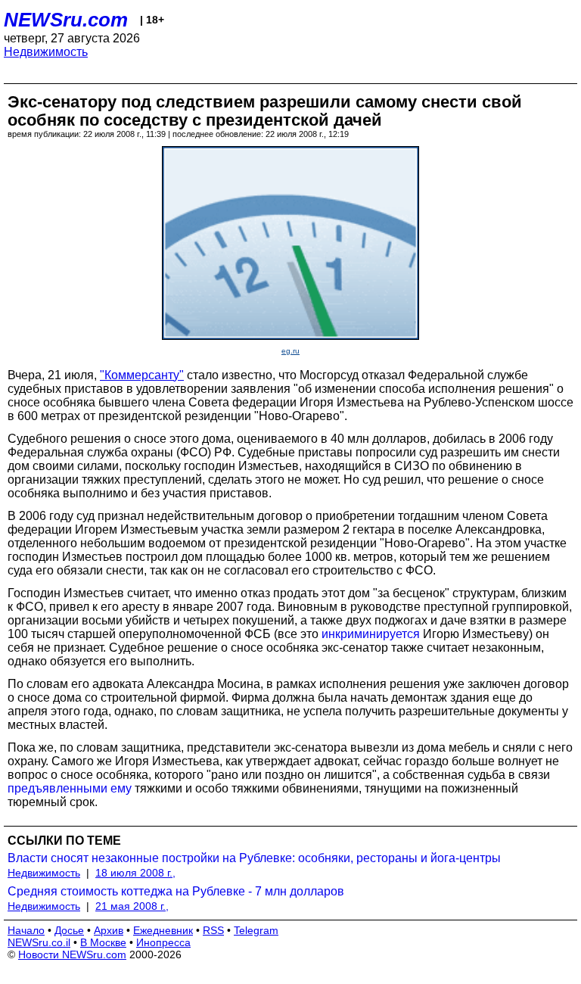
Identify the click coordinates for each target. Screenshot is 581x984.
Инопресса (163, 942)
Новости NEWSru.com (72, 954)
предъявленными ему (70, 788)
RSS (213, 930)
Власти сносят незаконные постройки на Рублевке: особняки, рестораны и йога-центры (254, 858)
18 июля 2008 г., (135, 873)
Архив (108, 930)
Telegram (256, 930)
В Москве (103, 942)
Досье (69, 930)
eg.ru (290, 351)
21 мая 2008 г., (132, 906)
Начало (26, 930)
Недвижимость (46, 51)
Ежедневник (163, 930)
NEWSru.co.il (39, 942)
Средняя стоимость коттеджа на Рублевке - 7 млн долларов (176, 891)
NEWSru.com (66, 19)
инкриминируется (371, 633)
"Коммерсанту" (142, 375)
